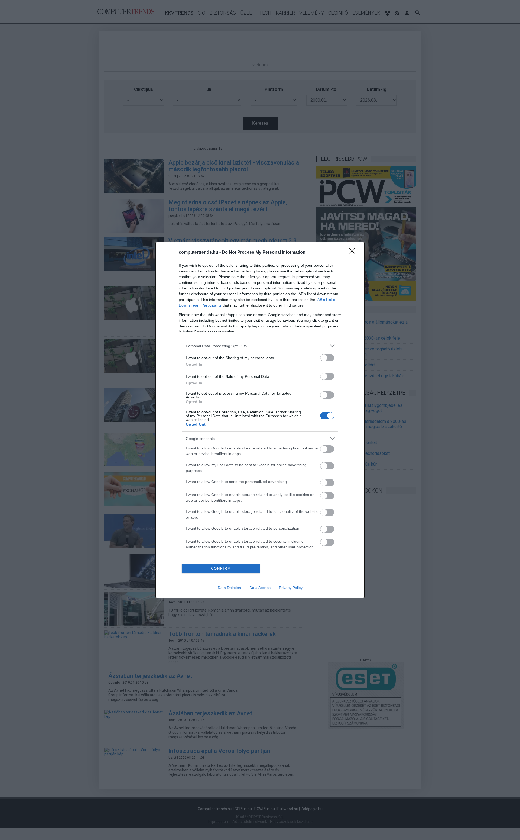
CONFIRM (221, 569)
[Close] (354, 252)
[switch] (327, 357)
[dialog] (260, 420)
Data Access (260, 587)
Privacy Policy (291, 587)
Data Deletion (229, 587)
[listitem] (260, 346)
